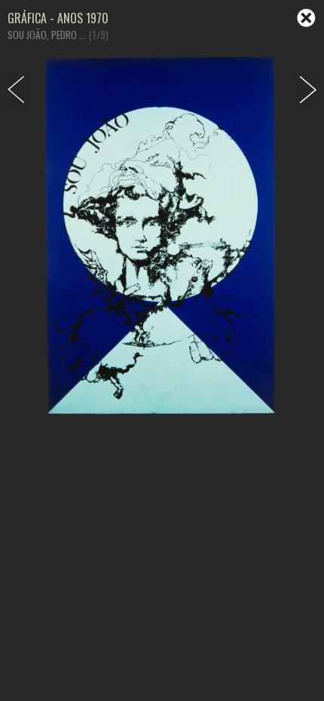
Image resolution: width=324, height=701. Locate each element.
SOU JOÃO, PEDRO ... (47, 34)
